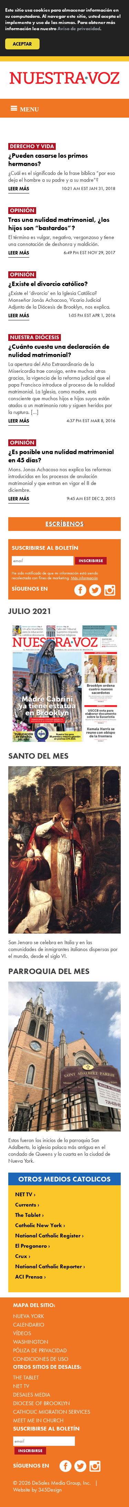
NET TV (23, 1194)
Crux (21, 1256)
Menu (28, 108)
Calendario (28, 1324)
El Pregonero (31, 1246)
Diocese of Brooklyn (41, 1403)
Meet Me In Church (38, 1420)
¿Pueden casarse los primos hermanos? (48, 159)
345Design (50, 1489)
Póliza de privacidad (40, 1350)
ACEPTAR (22, 44)
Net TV (21, 1386)
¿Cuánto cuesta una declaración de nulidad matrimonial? (58, 350)
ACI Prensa (29, 1276)
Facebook (80, 591)
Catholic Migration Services (51, 1411)
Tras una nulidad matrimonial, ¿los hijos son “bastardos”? (58, 223)
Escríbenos (64, 524)
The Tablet (28, 1215)
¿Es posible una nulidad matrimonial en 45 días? (61, 456)
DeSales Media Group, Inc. (61, 1482)
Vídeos (22, 1333)
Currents (25, 1204)
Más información (84, 578)
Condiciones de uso (40, 1359)
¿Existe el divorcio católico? (48, 284)
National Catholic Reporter (48, 1266)
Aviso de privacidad (78, 28)
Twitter (95, 591)
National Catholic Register (47, 1235)
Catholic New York (38, 1225)
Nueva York (28, 1316)
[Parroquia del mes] (64, 1056)
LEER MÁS (18, 189)
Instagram (110, 591)
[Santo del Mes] (64, 850)
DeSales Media (31, 1394)
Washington (30, 1341)
